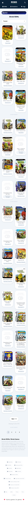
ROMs (5, 6)
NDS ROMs (10, 462)
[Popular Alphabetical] (14, 21)
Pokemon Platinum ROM (14, 481)
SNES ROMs (18, 468)
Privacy (17, 491)
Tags (23, 6)
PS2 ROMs (10, 471)
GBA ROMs (9, 465)
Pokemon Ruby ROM (15, 487)
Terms (23, 491)
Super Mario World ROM (19, 478)
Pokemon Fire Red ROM (14, 484)
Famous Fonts (8, 478)
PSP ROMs (19, 462)
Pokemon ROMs (15, 474)
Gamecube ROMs (19, 465)
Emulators (15, 6)
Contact (14, 495)
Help (6, 491)
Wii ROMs (10, 468)
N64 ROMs (19, 471)
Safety (11, 491)
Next (13, 419)
